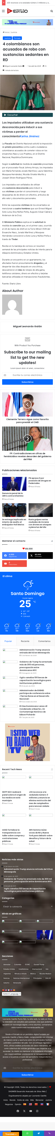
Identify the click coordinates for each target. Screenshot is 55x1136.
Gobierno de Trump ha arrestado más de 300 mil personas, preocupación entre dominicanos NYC (35, 666)
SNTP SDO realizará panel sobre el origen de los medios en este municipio (14, 796)
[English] (6, 990)
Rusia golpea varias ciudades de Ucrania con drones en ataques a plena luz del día (40, 523)
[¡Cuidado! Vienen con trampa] (10, 924)
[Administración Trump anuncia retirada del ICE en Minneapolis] (10, 653)
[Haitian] (11, 990)
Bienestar (40, 1100)
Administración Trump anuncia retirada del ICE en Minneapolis (34, 651)
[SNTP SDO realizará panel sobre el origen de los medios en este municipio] (14, 782)
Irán (47, 969)
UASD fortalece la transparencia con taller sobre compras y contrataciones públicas (13, 836)
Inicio (6, 32)
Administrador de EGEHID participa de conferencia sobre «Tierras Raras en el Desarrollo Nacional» (34, 694)
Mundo (12, 1100)
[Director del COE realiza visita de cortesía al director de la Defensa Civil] (10, 945)
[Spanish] (14, 990)
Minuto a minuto (21, 974)
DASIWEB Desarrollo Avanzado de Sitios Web (27, 1091)
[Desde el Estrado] (17, 11)
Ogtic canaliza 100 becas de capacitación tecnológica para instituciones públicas (35, 680)
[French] (8, 990)
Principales (37, 978)
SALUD (48, 978)
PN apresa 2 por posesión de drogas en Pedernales (40, 481)
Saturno (6, 983)
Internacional (37, 969)
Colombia (17, 964)
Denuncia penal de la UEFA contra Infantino (12, 494)
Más (32, 1100)
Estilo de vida (22, 1100)
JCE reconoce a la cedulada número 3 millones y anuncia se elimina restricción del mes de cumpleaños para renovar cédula (40, 799)
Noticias (6, 978)
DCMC (27, 964)
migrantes (7, 974)
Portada (17, 38)
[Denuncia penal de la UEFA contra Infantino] (14, 484)
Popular (8, 641)
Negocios (9, 1104)
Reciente (25, 641)
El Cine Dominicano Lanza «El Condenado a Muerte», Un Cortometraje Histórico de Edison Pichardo (33, 710)
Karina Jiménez (29, 136)
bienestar (6, 964)
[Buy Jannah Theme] (27, 22)
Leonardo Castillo (39, 1096)
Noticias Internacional (21, 978)
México (33, 974)
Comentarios (44, 641)
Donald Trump (39, 964)
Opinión (18, 1104)
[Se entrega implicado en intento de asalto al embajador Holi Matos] (14, 510)
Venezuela (17, 983)
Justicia (14, 32)
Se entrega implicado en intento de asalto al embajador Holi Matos (14, 522)
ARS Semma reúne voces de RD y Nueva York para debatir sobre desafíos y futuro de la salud (40, 836)
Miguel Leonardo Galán (13, 66)
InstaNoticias (23, 969)
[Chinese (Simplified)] (3, 990)
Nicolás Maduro (45, 974)
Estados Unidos (9, 969)
